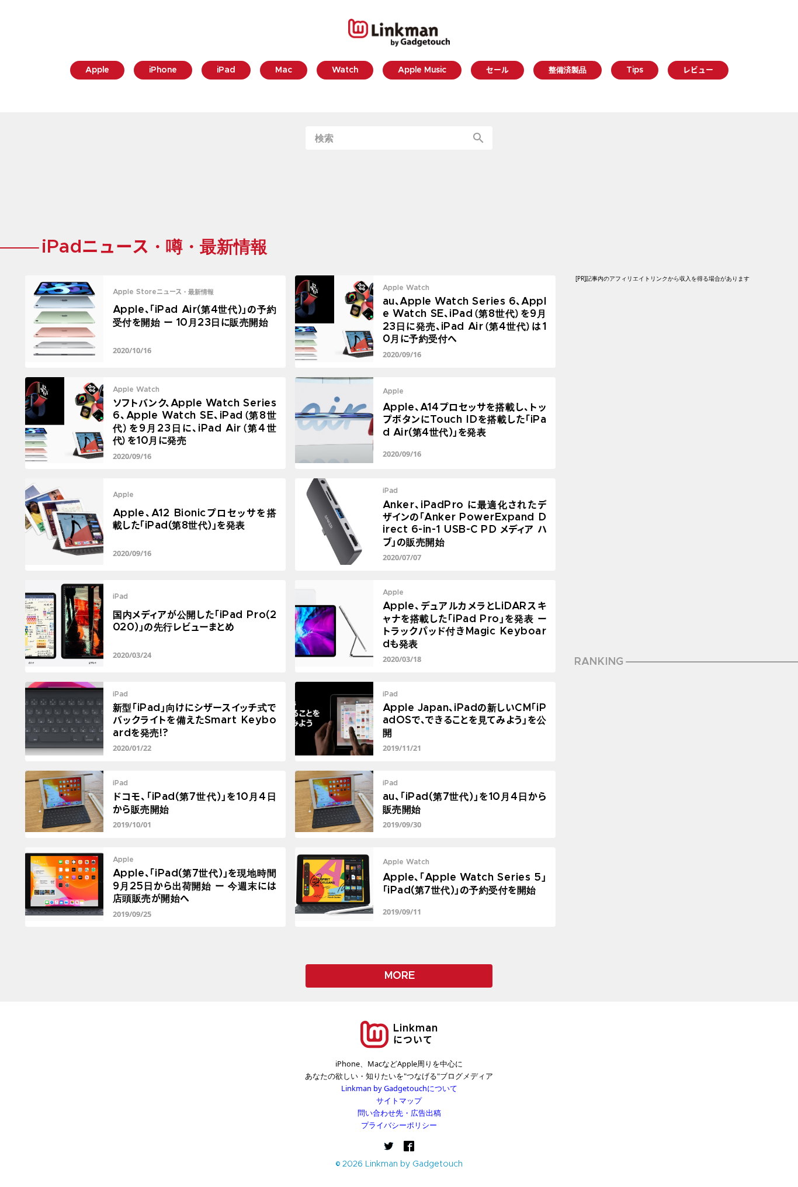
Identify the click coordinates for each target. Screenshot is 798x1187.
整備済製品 (568, 70)
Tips (634, 70)
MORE (399, 976)
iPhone (163, 70)
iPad (226, 70)
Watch (345, 70)
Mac (283, 70)
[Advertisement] (399, 194)
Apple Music (422, 70)
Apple (97, 70)
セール (497, 70)
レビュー (698, 70)
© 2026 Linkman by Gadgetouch (399, 1164)
